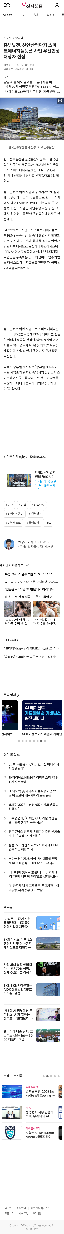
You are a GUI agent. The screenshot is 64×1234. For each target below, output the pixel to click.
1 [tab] (19, 741)
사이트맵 (24, 1213)
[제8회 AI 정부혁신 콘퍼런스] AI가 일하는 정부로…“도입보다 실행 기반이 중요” (18, 1016)
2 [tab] (23, 741)
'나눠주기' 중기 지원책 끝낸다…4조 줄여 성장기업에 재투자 (17, 923)
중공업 (19, 38)
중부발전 (36, 514)
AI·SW (7, 15)
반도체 (21, 15)
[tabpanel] (32, 719)
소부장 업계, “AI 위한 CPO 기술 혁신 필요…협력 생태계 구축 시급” (33, 820)
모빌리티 (49, 15)
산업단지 (39, 505)
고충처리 (9, 1213)
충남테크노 (14, 523)
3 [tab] (26, 741)
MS (49, 523)
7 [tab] (41, 741)
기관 (10, 505)
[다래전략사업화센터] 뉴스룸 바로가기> (46, 485)
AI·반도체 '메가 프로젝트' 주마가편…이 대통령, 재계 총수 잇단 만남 (34, 888)
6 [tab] (38, 741)
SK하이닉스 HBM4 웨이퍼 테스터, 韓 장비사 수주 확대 (33, 780)
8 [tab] (45, 741)
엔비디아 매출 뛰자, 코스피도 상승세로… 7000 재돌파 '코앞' (18, 1035)
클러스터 (34, 523)
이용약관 (21, 1208)
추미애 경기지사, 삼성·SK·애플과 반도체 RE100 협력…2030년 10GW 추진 (33, 861)
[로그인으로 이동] (56, 5)
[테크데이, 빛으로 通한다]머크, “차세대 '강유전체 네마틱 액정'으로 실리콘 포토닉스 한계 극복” (33, 874)
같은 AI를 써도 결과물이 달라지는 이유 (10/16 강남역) (31, 82)
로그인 (8, 1208)
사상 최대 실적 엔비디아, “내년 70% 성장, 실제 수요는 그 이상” (18, 969)
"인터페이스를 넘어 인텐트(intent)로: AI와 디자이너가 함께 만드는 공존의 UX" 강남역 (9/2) (32, 649)
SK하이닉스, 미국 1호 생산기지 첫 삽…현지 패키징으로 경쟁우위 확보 (18, 945)
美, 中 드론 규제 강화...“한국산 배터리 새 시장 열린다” (34, 766)
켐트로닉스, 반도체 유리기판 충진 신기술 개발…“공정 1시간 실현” (34, 834)
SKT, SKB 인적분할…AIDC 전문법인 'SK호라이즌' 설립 (18, 989)
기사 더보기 (41, 542)
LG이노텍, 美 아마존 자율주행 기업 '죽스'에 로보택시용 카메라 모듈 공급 (33, 793)
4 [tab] (30, 741)
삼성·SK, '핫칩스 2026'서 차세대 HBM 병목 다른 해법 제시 (33, 847)
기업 (23, 505)
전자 (35, 15)
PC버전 (37, 1213)
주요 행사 (11, 695)
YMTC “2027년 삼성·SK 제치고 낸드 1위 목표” (33, 807)
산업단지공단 (15, 514)
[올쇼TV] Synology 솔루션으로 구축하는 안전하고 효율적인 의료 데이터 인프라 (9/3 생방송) (32, 657)
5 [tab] (34, 741)
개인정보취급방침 (40, 1208)
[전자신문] (32, 5)
